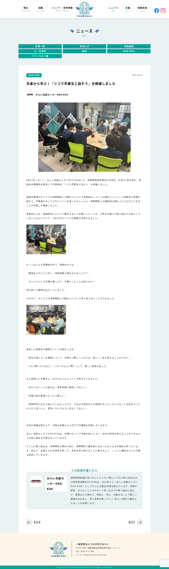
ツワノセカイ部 (40, 56)
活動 (40, 9)
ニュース (113, 9)
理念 (26, 9)
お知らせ (84, 46)
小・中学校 (40, 51)
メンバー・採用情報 (62, 9)
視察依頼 (142, 9)
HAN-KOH (128, 51)
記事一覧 (40, 46)
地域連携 (129, 46)
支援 (128, 9)
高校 (84, 51)
